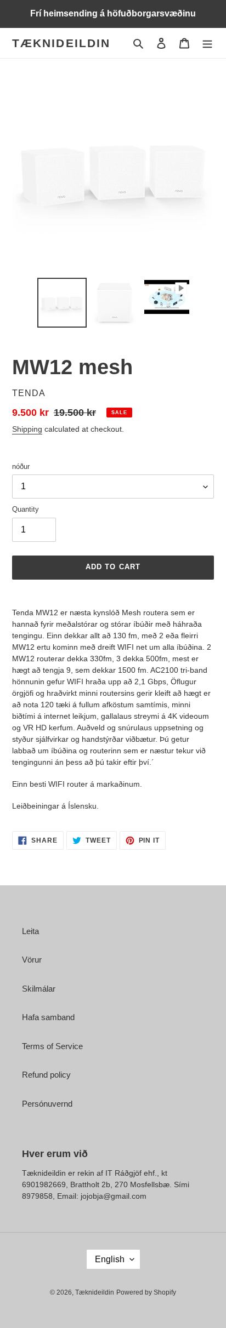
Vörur (32, 959)
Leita (30, 931)
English (110, 1259)
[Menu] (207, 43)
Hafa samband (48, 1017)
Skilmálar (38, 988)
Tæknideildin (61, 43)
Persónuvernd (47, 1103)
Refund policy (46, 1074)
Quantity (25, 509)
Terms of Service (52, 1046)
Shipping (27, 429)
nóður (21, 466)
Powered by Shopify (146, 1292)
